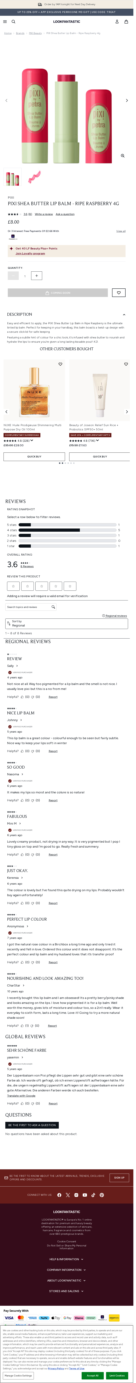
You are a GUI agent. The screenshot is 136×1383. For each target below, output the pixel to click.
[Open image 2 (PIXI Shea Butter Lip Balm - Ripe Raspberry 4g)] (35, 177)
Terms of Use (76, 1368)
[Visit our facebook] (59, 1195)
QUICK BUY (34, 456)
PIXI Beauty (35, 33)
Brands (20, 33)
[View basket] (126, 21)
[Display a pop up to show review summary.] (32, 440)
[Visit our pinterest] (102, 1195)
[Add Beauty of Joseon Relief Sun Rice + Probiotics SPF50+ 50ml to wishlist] (126, 364)
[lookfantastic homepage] (66, 21)
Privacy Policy (56, 1368)
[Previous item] (6, 412)
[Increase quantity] (36, 275)
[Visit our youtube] (85, 1195)
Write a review (44, 214)
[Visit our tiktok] (93, 1195)
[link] (117, 21)
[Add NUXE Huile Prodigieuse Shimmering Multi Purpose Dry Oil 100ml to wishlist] (60, 364)
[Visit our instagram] (76, 1195)
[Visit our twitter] (68, 1195)
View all (121, 231)
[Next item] (127, 412)
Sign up (119, 1177)
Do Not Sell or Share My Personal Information (66, 1247)
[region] (66, 1354)
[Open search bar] (13, 21)
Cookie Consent (66, 1241)
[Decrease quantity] (13, 275)
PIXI (11, 197)
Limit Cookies (117, 1375)
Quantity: (15, 267)
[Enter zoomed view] (122, 155)
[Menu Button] (4, 21)
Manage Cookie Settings (18, 1375)
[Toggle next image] (127, 100)
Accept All (92, 1375)
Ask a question (65, 214)
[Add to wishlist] (119, 292)
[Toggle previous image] (6, 100)
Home (8, 33)
